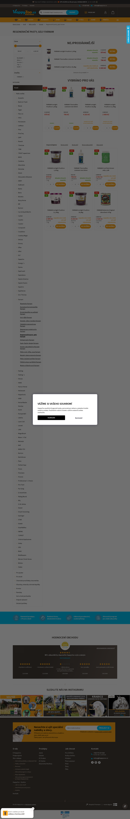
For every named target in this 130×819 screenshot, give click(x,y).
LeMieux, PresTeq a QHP (16, 814)
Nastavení (78, 418)
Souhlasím (51, 418)
